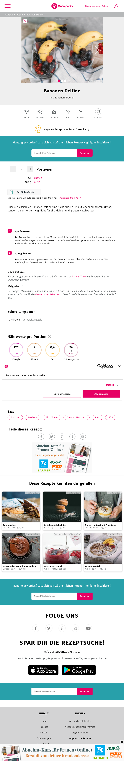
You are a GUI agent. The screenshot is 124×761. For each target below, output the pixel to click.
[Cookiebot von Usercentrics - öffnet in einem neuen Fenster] (99, 366)
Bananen (37, 177)
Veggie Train (78, 276)
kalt (97, 417)
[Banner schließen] (119, 366)
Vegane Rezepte (80, 732)
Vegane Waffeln (93, 566)
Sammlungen (44, 738)
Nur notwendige (62, 394)
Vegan (19, 14)
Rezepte (9, 14)
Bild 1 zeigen (59, 81)
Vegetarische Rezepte (80, 738)
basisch (32, 417)
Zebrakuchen (9, 525)
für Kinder (52, 417)
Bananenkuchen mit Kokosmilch (19, 566)
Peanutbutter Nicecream (48, 294)
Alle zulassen (101, 394)
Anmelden (85, 153)
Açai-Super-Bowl (53, 566)
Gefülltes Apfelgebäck (55, 525)
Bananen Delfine (35, 14)
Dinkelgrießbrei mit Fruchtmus (100, 525)
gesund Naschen (76, 417)
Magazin (44, 732)
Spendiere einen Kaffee (96, 6)
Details (110, 384)
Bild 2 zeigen (62, 81)
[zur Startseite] (62, 6)
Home (44, 721)
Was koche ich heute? (80, 721)
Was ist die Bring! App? (70, 198)
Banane (15, 417)
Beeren (36, 182)
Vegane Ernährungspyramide (80, 727)
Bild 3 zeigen (65, 81)
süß (111, 417)
